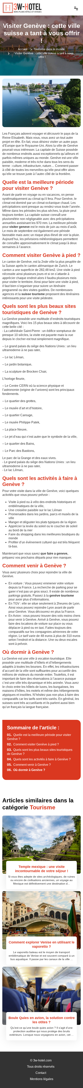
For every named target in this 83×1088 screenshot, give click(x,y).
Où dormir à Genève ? (26, 770)
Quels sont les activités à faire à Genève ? (39, 759)
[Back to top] (72, 1077)
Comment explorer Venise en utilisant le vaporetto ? (42, 944)
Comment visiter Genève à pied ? (33, 744)
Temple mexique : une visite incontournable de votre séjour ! (41, 869)
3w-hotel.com (42, 1060)
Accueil (22, 49)
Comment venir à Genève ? (29, 764)
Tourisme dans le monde (49, 49)
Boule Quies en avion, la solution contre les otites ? (41, 1020)
